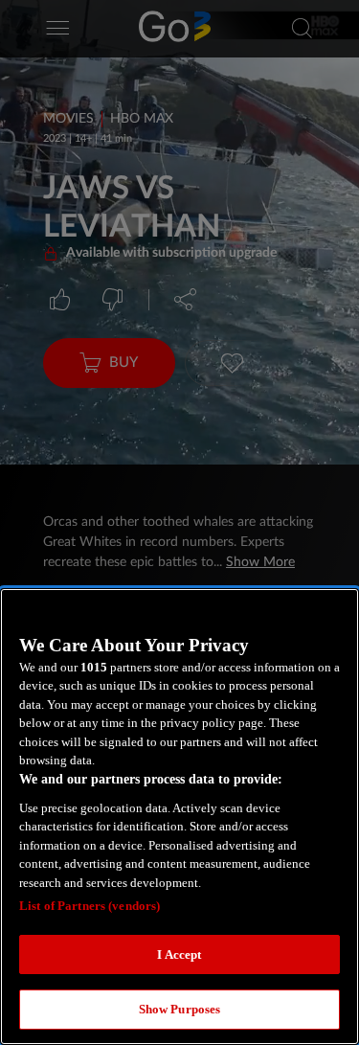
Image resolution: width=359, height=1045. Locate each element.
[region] (179, 816)
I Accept (179, 954)
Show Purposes (180, 1009)
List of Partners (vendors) (89, 905)
